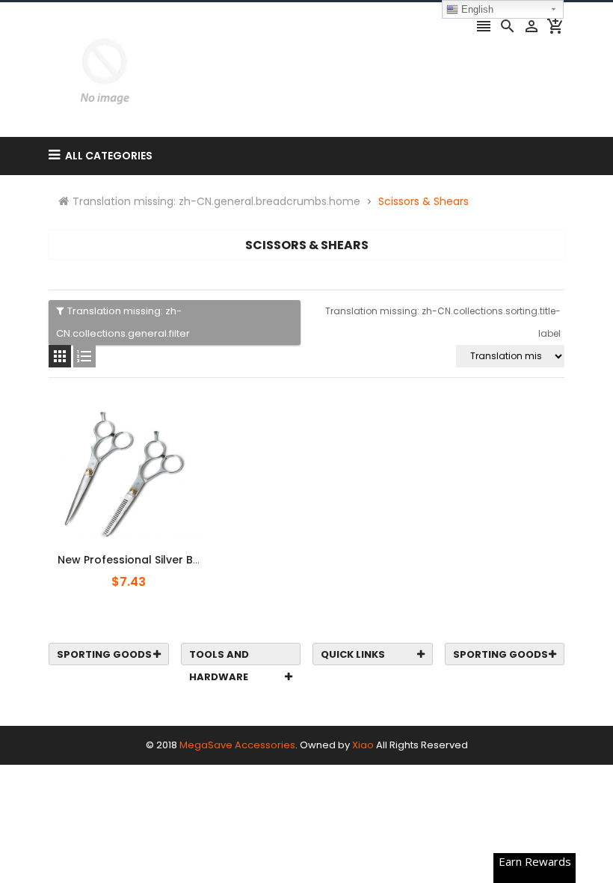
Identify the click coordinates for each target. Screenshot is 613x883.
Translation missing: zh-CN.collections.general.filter (123, 322)
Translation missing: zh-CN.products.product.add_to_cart (139, 551)
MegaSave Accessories (237, 745)
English (475, 9)
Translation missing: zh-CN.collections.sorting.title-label (443, 322)
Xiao (363, 745)
